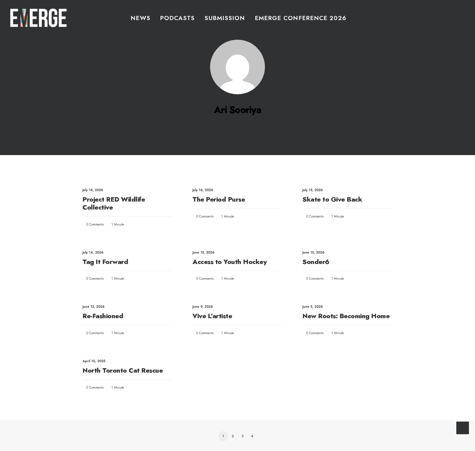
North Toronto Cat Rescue (122, 370)
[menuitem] (140, 17)
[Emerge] (38, 17)
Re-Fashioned (102, 316)
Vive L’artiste (212, 316)
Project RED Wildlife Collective (113, 203)
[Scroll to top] (462, 427)
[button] (462, 17)
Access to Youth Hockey (229, 261)
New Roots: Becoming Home (346, 316)
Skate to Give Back (332, 199)
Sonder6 (315, 261)
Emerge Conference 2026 (300, 17)
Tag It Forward (105, 261)
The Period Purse (218, 199)
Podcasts (177, 17)
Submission (225, 17)
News (140, 17)
